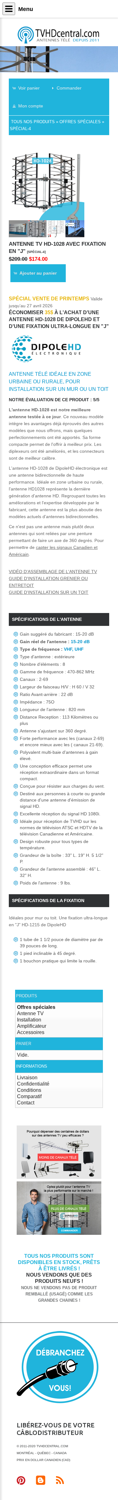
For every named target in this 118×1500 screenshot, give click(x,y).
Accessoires (30, 1032)
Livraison (27, 1077)
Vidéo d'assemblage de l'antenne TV (53, 571)
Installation (29, 1019)
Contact (25, 1102)
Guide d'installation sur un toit (48, 592)
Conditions (29, 1090)
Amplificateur (31, 1026)
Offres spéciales (80, 121)
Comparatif (29, 1096)
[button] (29, 88)
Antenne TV (30, 1013)
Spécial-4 (20, 128)
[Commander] (59, 1233)
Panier (23, 1043)
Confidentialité (33, 1084)
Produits (26, 996)
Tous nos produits (33, 121)
